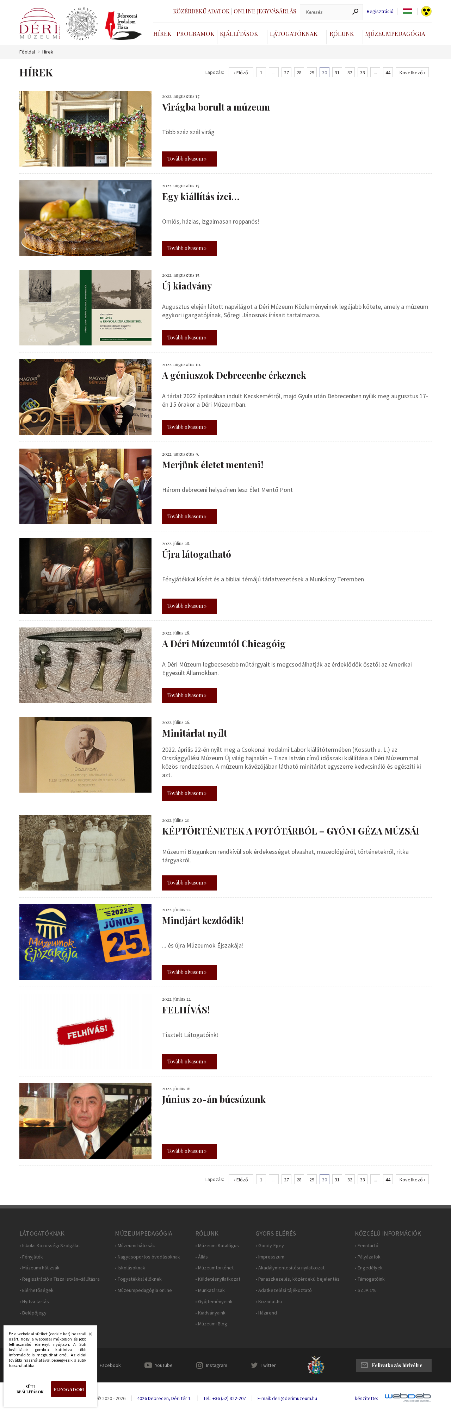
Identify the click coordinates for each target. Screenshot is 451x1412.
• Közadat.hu (268, 1302)
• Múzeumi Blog (211, 1324)
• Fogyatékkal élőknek (138, 1279)
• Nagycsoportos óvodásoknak (147, 1257)
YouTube (164, 1365)
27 (286, 72)
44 (387, 72)
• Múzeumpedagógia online (143, 1290)
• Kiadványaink (210, 1313)
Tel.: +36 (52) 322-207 (224, 1398)
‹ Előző (241, 72)
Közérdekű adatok (201, 11)
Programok (195, 33)
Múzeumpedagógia (395, 33)
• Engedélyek (369, 1268)
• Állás (201, 1257)
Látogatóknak (293, 33)
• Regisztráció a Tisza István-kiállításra (59, 1279)
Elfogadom (69, 1389)
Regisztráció (380, 11)
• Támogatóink (370, 1279)
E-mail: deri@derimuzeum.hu (287, 1398)
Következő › (412, 72)
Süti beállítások (30, 1389)
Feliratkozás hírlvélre (397, 1365)
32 (349, 72)
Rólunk (341, 33)
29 (311, 72)
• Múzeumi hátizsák (39, 1268)
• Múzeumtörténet (214, 1268)
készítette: (366, 1398)
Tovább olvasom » (186, 158)
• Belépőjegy (33, 1313)
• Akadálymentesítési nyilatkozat (290, 1268)
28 (299, 72)
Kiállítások (239, 33)
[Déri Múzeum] (39, 23)
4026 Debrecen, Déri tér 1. (164, 1398)
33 (362, 72)
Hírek (162, 33)
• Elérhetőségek (36, 1290)
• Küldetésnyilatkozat (217, 1279)
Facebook (110, 1365)
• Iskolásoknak (130, 1268)
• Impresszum (269, 1257)
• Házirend (266, 1313)
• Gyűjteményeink (214, 1302)
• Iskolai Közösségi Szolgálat (49, 1246)
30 (324, 72)
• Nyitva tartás (34, 1302)
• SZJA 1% (366, 1290)
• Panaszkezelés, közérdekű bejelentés (297, 1279)
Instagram (216, 1365)
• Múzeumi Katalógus (217, 1246)
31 (337, 72)
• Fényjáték (31, 1257)
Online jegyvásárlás (265, 11)
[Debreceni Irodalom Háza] (123, 25)
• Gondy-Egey (269, 1246)
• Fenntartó (366, 1246)
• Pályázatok (368, 1257)
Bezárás (86, 1335)
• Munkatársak (210, 1290)
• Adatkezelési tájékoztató (283, 1290)
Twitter (268, 1365)
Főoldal (27, 52)
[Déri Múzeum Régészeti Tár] (81, 24)
